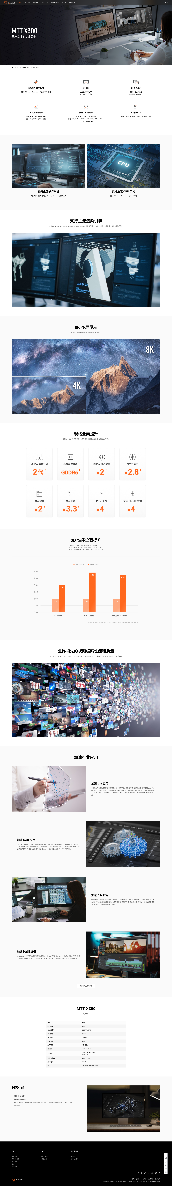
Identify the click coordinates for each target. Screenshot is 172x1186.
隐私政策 (157, 1179)
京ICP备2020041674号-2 (153, 1181)
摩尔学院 (14, 1156)
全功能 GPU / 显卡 (25, 67)
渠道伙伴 (44, 1159)
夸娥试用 (74, 1156)
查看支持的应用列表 (86, 986)
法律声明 (150, 1179)
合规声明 (143, 1179)
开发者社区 (15, 1159)
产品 (16, 67)
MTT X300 (36, 67)
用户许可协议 (135, 1179)
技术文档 (14, 1164)
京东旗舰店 (74, 1159)
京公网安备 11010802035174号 (136, 1181)
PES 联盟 (44, 1156)
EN (167, 2)
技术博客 (14, 1161)
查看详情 (16, 1105)
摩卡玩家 (14, 1167)
